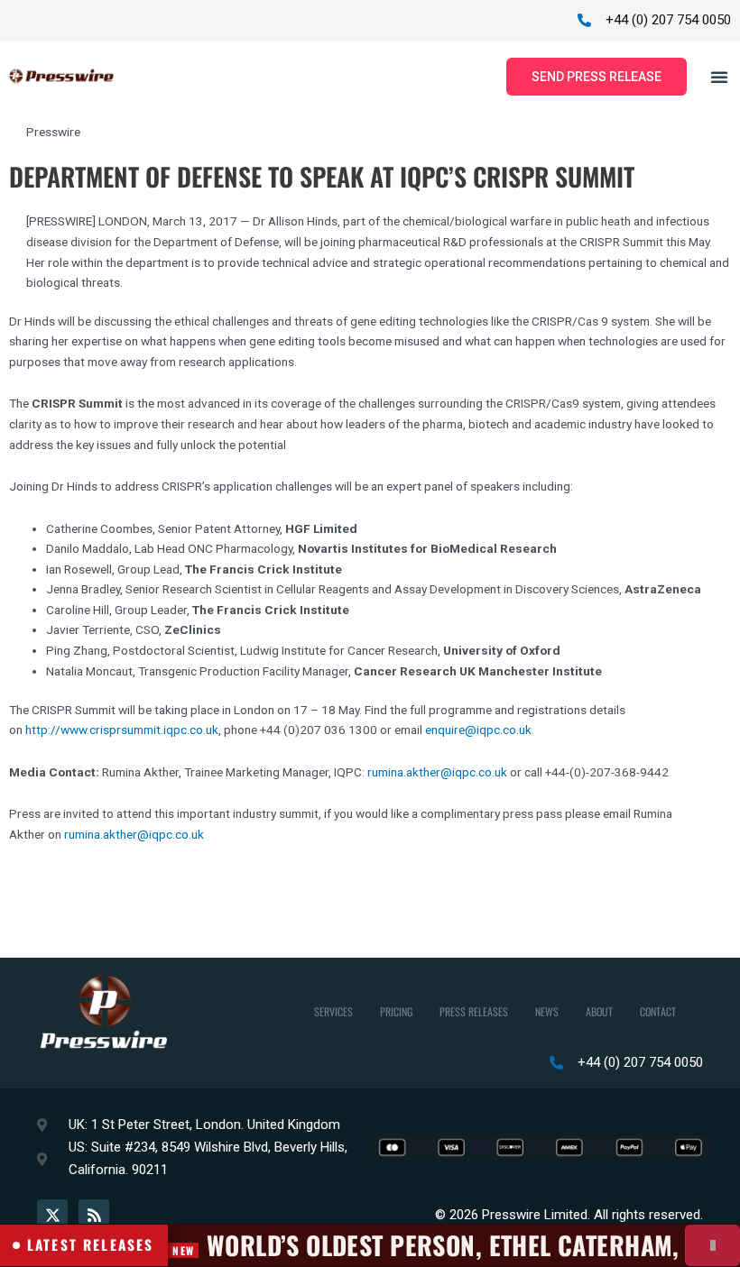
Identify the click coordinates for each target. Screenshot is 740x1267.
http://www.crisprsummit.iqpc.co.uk (121, 729)
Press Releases (473, 1011)
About (599, 1011)
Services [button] (333, 1011)
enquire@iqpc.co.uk (478, 729)
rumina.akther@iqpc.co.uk (437, 772)
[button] (719, 76)
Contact (658, 1011)
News (547, 1011)
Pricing (396, 1011)
